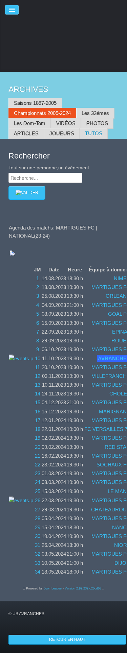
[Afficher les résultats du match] (21, 358)
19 (37, 438)
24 (37, 482)
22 (37, 464)
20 (37, 447)
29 (37, 527)
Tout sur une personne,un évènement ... (51, 167)
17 (37, 420)
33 (37, 563)
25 (37, 491)
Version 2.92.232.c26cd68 (83, 588)
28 (37, 518)
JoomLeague (53, 588)
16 (37, 411)
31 (37, 545)
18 (37, 429)
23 (37, 473)
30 (37, 536)
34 (37, 572)
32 (37, 554)
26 (37, 500)
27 (37, 509)
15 (37, 402)
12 (37, 376)
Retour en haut (67, 639)
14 (37, 393)
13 (37, 385)
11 (37, 367)
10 (37, 358)
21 (37, 456)
